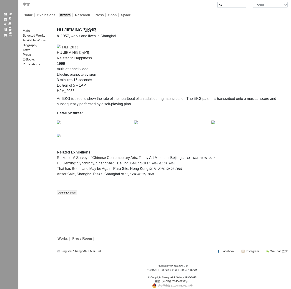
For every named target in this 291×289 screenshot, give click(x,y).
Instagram (252, 251)
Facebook (227, 251)
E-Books (29, 59)
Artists (65, 15)
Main (26, 31)
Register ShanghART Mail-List (81, 251)
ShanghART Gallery (173, 277)
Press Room (82, 239)
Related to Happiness (74, 58)
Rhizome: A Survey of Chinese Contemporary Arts (97, 158)
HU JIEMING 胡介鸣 (73, 53)
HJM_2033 (66, 91)
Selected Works (34, 35)
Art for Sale (66, 174)
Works (63, 239)
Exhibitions (46, 15)
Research (82, 15)
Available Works (34, 40)
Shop (112, 15)
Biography (30, 45)
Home (28, 15)
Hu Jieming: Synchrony (75, 163)
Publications (31, 64)
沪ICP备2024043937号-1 (176, 281)
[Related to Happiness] (67, 47)
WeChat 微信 (278, 251)
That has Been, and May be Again (84, 169)
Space (126, 15)
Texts (26, 50)
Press (99, 15)
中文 (26, 4)
